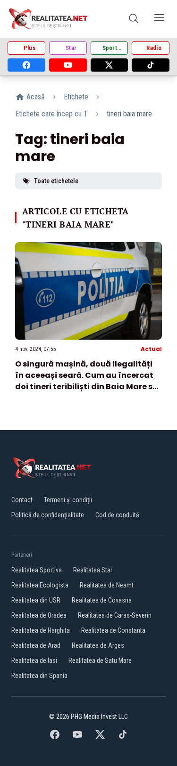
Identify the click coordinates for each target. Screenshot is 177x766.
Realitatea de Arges (98, 645)
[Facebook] (26, 65)
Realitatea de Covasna (102, 600)
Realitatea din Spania (39, 675)
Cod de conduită (117, 515)
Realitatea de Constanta (113, 630)
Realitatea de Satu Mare (100, 660)
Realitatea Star (92, 570)
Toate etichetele (56, 181)
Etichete (76, 96)
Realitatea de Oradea (39, 615)
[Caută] (133, 19)
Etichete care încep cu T (51, 113)
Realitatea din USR (35, 600)
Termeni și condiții (68, 500)
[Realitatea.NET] (49, 19)
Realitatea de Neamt (107, 585)
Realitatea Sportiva (36, 570)
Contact (22, 500)
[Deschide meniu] (159, 19)
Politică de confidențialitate (47, 515)
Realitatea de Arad (35, 645)
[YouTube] (68, 65)
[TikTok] (150, 65)
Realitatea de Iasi (34, 660)
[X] (109, 65)
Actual (151, 349)
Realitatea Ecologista (39, 585)
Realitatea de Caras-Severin (115, 615)
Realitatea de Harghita (40, 630)
